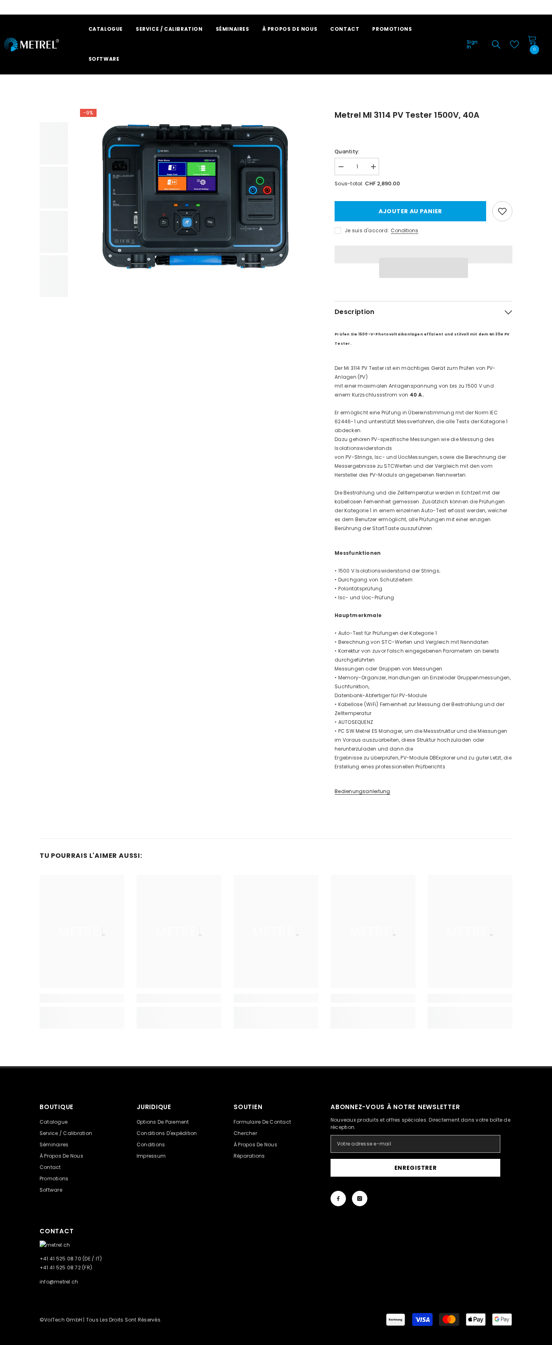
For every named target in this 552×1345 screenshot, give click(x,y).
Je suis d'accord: (367, 230)
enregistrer (415, 1168)
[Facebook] (338, 1198)
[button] (423, 268)
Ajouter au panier (410, 211)
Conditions (404, 230)
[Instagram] (359, 1198)
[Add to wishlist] (502, 211)
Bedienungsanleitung (362, 791)
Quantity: (347, 151)
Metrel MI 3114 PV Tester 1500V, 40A (407, 115)
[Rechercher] (496, 44)
